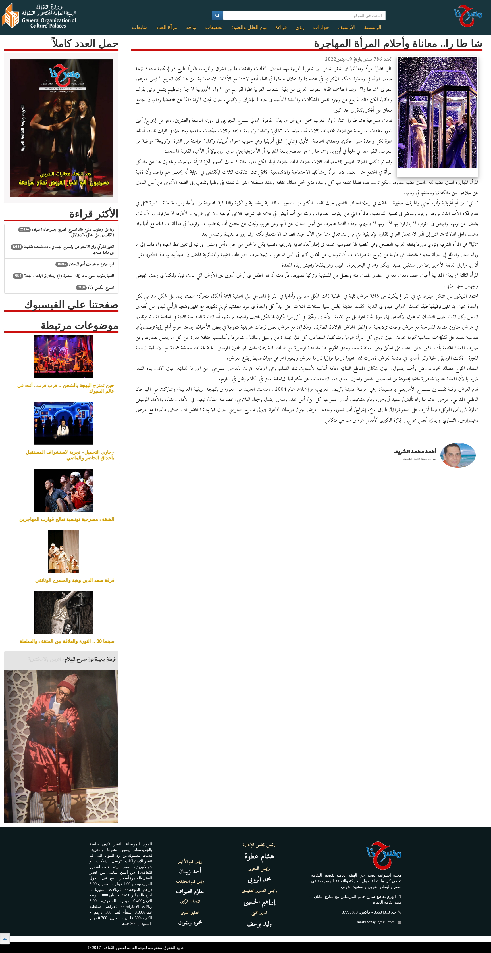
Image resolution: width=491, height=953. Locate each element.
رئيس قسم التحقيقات (190, 882)
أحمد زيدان (190, 871)
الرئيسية (372, 27)
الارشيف (346, 27)
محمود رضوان (190, 923)
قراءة (281, 27)
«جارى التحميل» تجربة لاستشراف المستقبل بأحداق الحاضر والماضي (70, 454)
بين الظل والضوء (249, 27)
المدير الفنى (259, 913)
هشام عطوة (259, 857)
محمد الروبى (259, 880)
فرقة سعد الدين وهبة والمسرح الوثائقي (74, 579)
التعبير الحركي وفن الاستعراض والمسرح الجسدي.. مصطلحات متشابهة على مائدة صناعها (63, 249)
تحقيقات (214, 27)
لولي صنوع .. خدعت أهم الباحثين (85, 264)
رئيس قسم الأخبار (190, 862)
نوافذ (191, 27)
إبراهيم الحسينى (259, 902)
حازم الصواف (190, 891)
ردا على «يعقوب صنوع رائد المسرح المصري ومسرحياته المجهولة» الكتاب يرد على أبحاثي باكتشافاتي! (67, 232)
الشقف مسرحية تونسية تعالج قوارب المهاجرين (66, 518)
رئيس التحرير (259, 868)
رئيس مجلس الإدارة (259, 844)
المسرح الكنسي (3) (96, 287)
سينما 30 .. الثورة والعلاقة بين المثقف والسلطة (67, 641)
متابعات (140, 27)
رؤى (300, 27)
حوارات (321, 27)
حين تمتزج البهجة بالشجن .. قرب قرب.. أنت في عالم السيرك (65, 388)
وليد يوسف (259, 924)
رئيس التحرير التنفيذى (259, 890)
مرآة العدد (167, 27)
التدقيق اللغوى (190, 913)
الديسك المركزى (190, 901)
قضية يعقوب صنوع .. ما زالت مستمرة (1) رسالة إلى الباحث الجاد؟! (64, 275)
